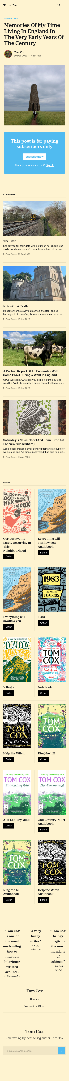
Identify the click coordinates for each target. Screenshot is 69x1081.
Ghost (41, 1006)
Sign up (34, 999)
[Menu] (64, 5)
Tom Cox (10, 5)
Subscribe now (34, 156)
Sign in (50, 165)
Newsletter (11, 18)
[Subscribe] (61, 1050)
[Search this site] (58, 5)
